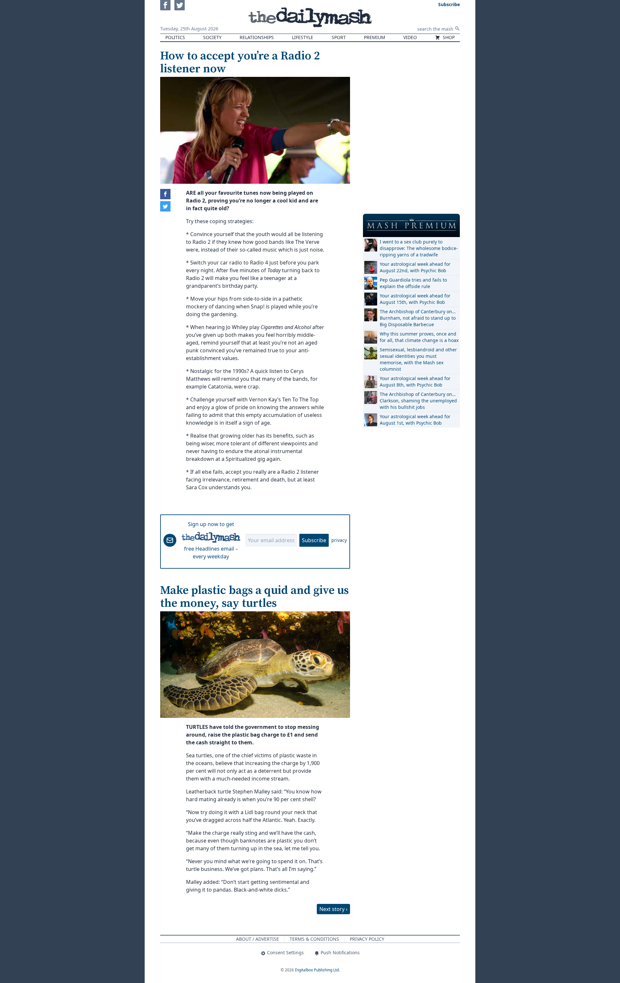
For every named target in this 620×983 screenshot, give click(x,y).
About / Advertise (257, 939)
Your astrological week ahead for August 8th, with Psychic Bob (415, 381)
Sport (339, 37)
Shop (448, 37)
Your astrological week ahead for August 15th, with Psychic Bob (415, 299)
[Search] (457, 28)
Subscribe (314, 540)
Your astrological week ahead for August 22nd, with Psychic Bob (415, 267)
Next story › (333, 909)
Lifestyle (302, 37)
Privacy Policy (367, 939)
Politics (175, 37)
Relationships (257, 37)
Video (410, 37)
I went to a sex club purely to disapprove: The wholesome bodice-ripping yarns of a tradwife (419, 248)
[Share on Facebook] (165, 194)
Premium (374, 37)
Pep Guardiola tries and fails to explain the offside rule (413, 283)
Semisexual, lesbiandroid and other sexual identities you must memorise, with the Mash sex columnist (418, 359)
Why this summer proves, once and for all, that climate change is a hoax (419, 337)
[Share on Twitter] (165, 206)
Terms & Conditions (314, 939)
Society (212, 37)
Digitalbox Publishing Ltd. (317, 970)
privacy (339, 540)
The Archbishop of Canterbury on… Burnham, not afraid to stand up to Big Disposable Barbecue (418, 317)
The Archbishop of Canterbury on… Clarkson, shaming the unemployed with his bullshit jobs (418, 400)
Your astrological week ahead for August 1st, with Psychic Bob (415, 419)
